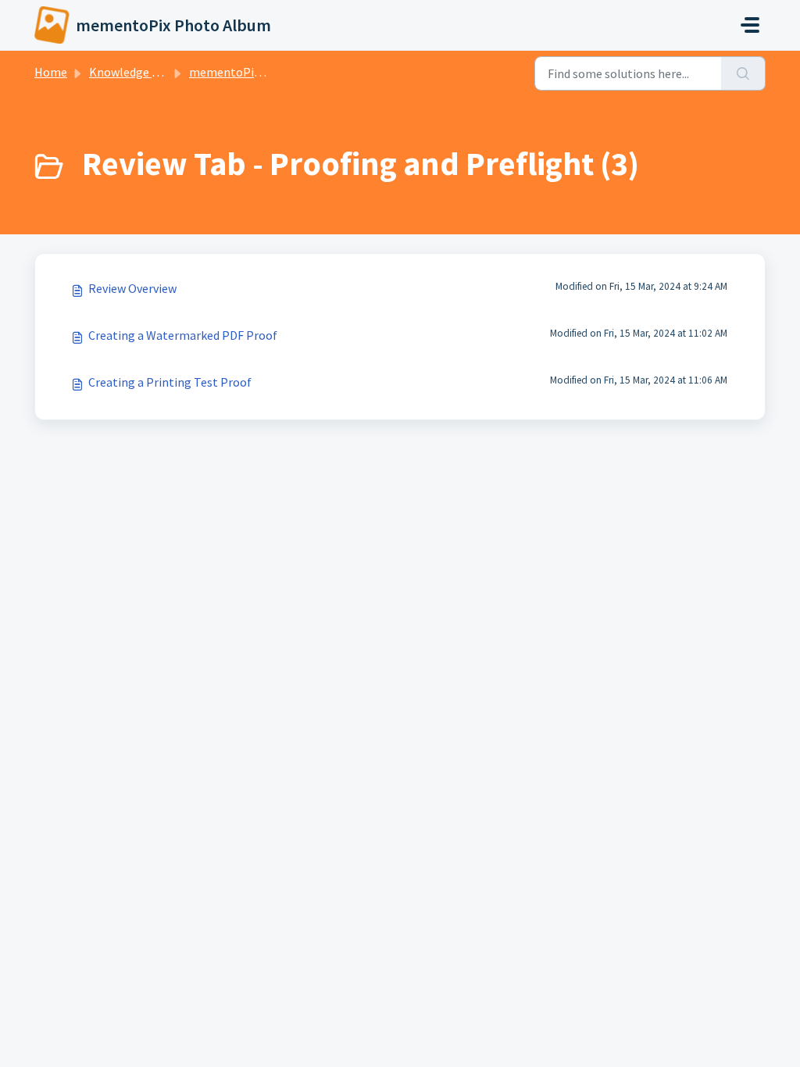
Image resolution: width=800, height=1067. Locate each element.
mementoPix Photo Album (261, 72)
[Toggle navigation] (750, 25)
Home (50, 72)
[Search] (743, 73)
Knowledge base (133, 72)
